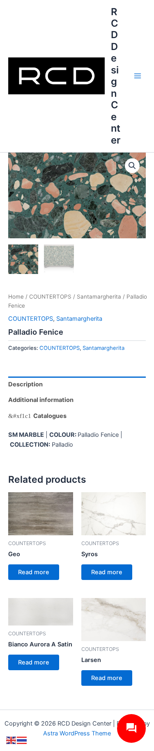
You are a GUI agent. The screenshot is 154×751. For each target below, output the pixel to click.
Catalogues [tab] (50, 416)
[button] (132, 165)
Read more (33, 572)
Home (16, 296)
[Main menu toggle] (137, 76)
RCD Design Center (115, 76)
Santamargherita (99, 296)
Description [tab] (25, 384)
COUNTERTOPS (50, 296)
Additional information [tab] (41, 400)
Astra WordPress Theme (77, 733)
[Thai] (22, 740)
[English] (11, 740)
